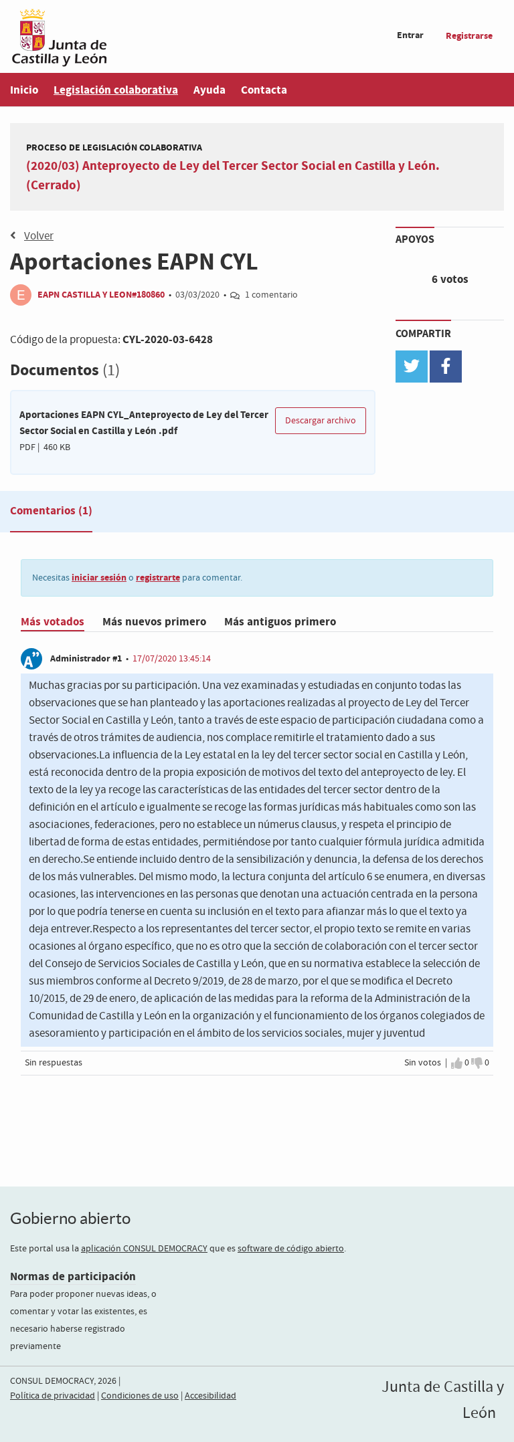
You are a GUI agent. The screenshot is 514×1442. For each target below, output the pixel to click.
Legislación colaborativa (116, 90)
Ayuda (209, 90)
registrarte (158, 577)
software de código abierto (291, 1249)
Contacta (264, 90)
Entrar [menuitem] (410, 35)
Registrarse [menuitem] (469, 35)
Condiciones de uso (140, 1396)
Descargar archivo (320, 421)
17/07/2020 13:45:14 (172, 659)
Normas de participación (73, 1276)
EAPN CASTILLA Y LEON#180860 (101, 294)
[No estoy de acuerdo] (477, 1062)
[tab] (51, 513)
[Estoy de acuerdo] (456, 1062)
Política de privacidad (52, 1396)
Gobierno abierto (70, 1218)
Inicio (24, 90)
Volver (39, 236)
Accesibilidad (210, 1396)
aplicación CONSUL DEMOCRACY (144, 1249)
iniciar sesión (99, 577)
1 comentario (271, 295)
